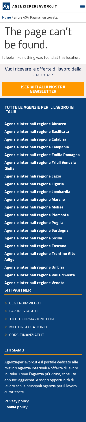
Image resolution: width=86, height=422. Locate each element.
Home (6, 17)
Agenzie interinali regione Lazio (32, 176)
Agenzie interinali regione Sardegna (36, 230)
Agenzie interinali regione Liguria (34, 184)
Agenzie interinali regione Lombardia (37, 192)
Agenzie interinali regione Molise (34, 207)
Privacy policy (16, 401)
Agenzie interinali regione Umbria (34, 267)
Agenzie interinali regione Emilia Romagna (42, 155)
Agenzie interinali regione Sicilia (33, 238)
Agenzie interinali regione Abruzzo (35, 124)
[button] (82, 6)
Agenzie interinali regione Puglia (33, 222)
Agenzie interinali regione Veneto (34, 283)
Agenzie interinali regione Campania (36, 147)
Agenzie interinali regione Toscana (35, 246)
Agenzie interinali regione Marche (34, 199)
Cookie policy (16, 407)
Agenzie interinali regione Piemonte (36, 215)
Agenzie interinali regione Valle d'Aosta (39, 275)
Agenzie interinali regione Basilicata (36, 131)
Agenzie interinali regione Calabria (35, 139)
